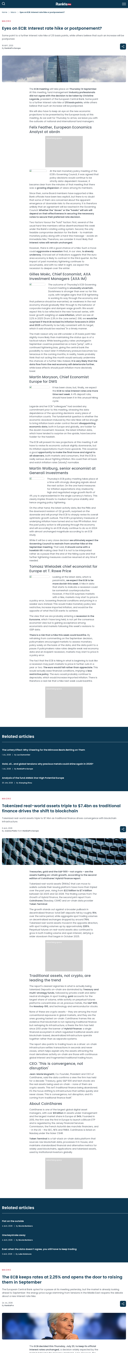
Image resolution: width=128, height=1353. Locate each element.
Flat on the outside (13, 1221)
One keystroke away (14, 1235)
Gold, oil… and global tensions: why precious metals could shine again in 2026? (47, 763)
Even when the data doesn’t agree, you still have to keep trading (39, 1249)
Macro (6, 21)
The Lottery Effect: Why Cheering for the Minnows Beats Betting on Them (43, 749)
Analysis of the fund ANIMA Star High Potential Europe (33, 777)
